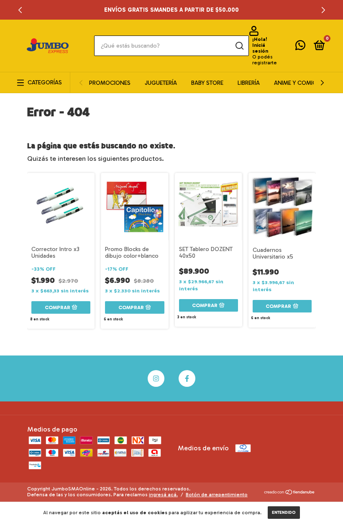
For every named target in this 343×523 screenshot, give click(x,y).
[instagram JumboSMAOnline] (156, 378)
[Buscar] (239, 45)
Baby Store (207, 82)
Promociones (110, 82)
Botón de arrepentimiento (217, 495)
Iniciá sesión (260, 48)
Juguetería (161, 82)
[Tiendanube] (290, 493)
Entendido (284, 512)
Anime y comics (297, 82)
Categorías (45, 82)
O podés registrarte (264, 60)
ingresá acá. (163, 495)
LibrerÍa (249, 82)
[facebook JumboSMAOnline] (187, 378)
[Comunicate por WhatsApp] (300, 47)
